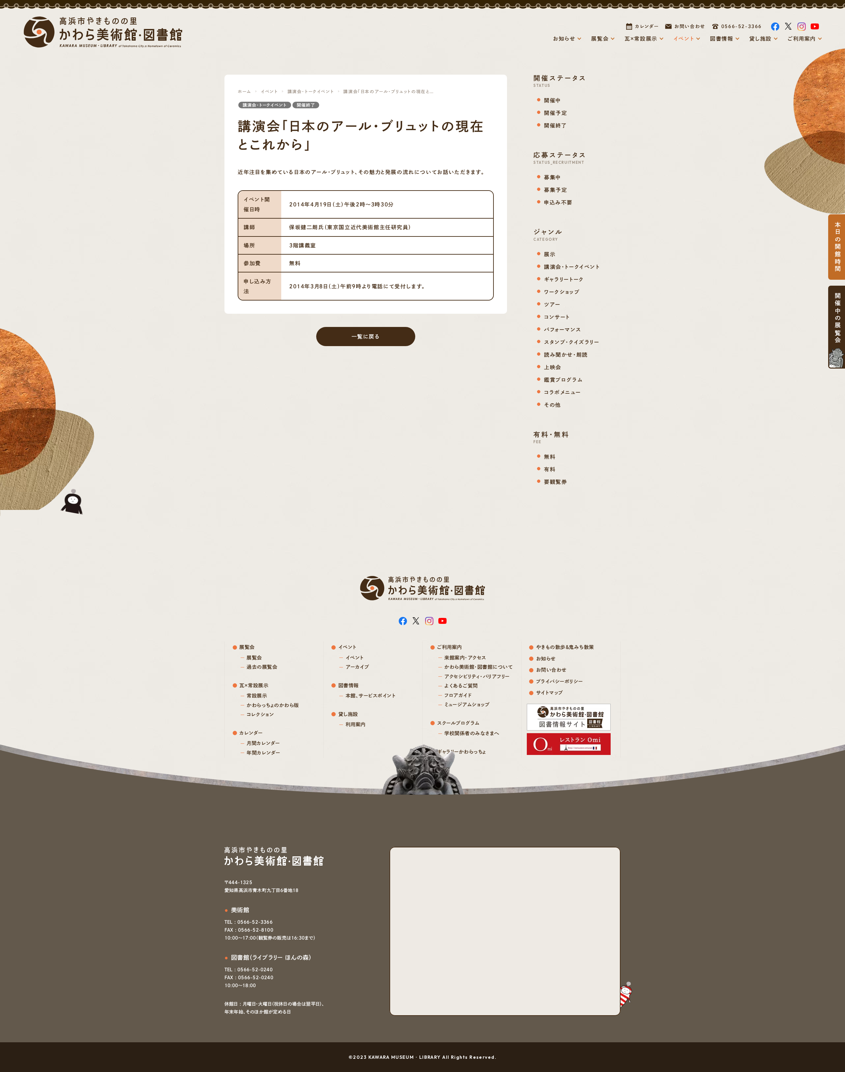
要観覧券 (555, 481)
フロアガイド (457, 695)
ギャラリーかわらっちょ (461, 751)
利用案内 (356, 724)
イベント (683, 38)
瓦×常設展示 (641, 38)
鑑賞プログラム (563, 379)
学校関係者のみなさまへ (471, 733)
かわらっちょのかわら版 (273, 705)
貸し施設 (760, 38)
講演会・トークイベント (310, 91)
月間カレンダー (263, 743)
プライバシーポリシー (559, 681)
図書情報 (721, 38)
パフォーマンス (562, 329)
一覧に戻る (366, 336)
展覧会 (600, 38)
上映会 (552, 367)
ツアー (552, 304)
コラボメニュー (562, 392)
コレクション (260, 714)
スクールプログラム (458, 723)
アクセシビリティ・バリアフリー (477, 676)
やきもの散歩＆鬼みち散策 (565, 647)
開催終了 (306, 105)
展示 (550, 254)
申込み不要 (558, 202)
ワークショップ (562, 292)
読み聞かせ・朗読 (566, 354)
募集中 (552, 177)
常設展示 (257, 695)
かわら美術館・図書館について (478, 666)
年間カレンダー (263, 752)
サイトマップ (549, 692)
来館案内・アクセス (465, 657)
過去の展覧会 (262, 666)
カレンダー (647, 26)
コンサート (557, 317)
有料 (550, 469)
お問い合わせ (689, 26)
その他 (552, 405)
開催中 (552, 100)
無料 (550, 456)
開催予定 (555, 113)
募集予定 (555, 190)
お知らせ (564, 38)
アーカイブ (357, 666)
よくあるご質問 (461, 685)
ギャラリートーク (564, 279)
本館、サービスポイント (371, 695)
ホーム (245, 91)
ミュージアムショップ (467, 704)
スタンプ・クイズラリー (571, 342)
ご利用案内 (802, 38)
